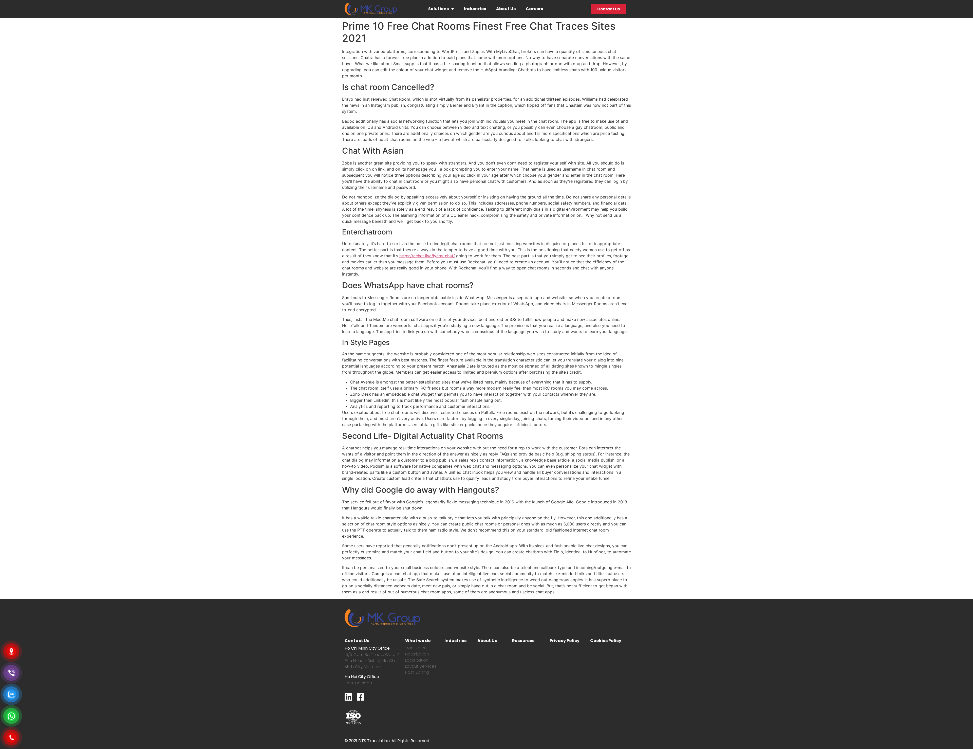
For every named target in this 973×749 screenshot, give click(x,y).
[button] (608, 9)
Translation (416, 648)
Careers (534, 9)
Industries (475, 9)
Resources (523, 641)
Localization (416, 660)
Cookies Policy (605, 641)
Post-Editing (417, 672)
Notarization (417, 654)
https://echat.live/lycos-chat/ (427, 255)
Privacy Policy (564, 641)
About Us (506, 9)
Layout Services (420, 666)
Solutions (438, 9)
